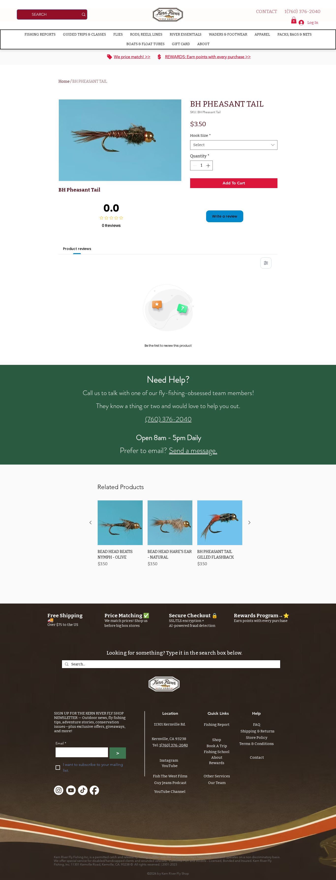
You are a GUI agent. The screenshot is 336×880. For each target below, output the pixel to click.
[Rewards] (159, 57)
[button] (294, 20)
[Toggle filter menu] (266, 263)
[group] (170, 536)
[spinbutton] (201, 165)
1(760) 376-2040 (173, 745)
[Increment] (208, 165)
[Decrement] (194, 165)
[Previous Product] (90, 522)
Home (64, 81)
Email (61, 743)
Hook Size (200, 135)
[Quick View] (120, 522)
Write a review (224, 216)
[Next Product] (249, 522)
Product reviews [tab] (77, 248)
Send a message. (193, 450)
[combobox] (233, 145)
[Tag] (109, 57)
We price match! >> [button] (132, 56)
